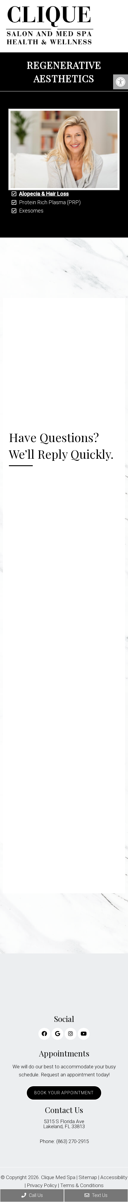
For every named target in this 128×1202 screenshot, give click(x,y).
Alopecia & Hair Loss (44, 194)
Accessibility (113, 1177)
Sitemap (88, 1177)
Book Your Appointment (64, 1092)
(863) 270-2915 (72, 1141)
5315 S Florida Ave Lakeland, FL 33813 (64, 1124)
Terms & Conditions (82, 1185)
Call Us (35, 1195)
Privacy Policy (42, 1185)
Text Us (99, 1195)
